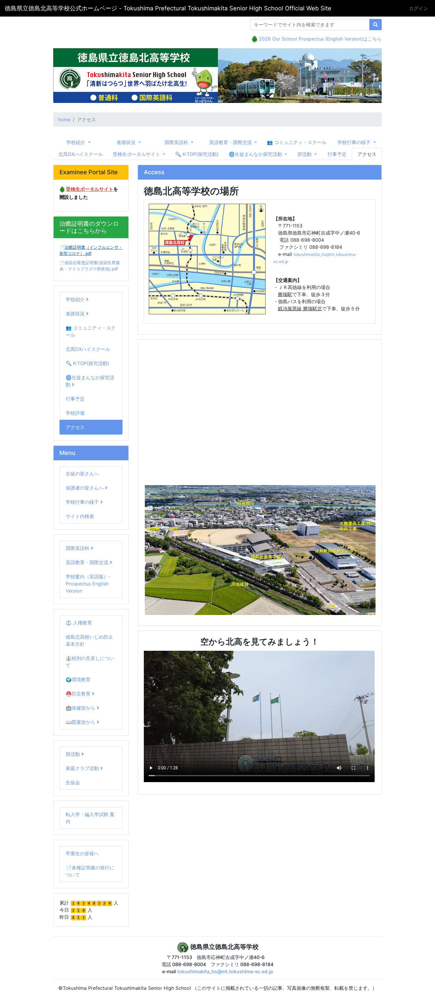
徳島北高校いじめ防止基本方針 (89, 640)
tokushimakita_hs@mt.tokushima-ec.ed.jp (225, 971)
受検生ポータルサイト (89, 189)
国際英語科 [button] (177, 142)
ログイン (418, 8)
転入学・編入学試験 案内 (90, 817)
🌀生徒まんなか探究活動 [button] (256, 154)
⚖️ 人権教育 (79, 623)
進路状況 (76, 314)
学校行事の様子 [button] (354, 142)
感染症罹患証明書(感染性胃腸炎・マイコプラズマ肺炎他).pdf (89, 265)
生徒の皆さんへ (82, 474)
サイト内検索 (80, 516)
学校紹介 (76, 299)
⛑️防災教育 (79, 694)
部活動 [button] (305, 154)
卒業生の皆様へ (82, 853)
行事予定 (337, 154)
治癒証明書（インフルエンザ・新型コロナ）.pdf (91, 250)
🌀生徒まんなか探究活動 (90, 381)
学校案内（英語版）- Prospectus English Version (88, 584)
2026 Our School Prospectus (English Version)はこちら (320, 39)
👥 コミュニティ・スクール (296, 142)
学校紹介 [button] (76, 142)
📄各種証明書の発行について (90, 871)
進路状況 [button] (127, 142)
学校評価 (75, 413)
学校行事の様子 (83, 502)
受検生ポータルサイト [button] (137, 154)
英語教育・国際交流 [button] (231, 142)
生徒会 (73, 782)
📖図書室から (81, 722)
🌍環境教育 (78, 679)
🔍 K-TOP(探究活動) (197, 154)
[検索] (375, 24)
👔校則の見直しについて (90, 661)
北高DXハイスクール (80, 154)
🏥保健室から (81, 708)
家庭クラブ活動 (83, 768)
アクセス (366, 154)
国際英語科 (78, 548)
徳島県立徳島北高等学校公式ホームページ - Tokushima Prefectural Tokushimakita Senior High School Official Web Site (168, 8)
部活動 (73, 754)
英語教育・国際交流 (88, 562)
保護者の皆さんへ (85, 488)
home (64, 119)
